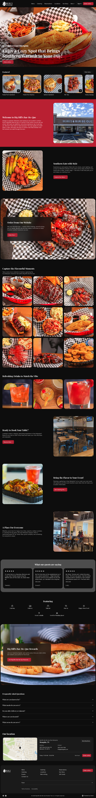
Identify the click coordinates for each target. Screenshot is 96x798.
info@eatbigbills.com (63, 749)
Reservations (48, 3)
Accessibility (35, 788)
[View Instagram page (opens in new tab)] (6, 796)
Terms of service (26, 788)
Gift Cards (62, 774)
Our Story (65, 3)
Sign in (80, 3)
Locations (57, 3)
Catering (39, 3)
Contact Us (25, 776)
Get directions (86, 741)
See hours (77, 755)
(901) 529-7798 (62, 747)
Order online (86, 755)
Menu (33, 3)
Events (23, 774)
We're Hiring (43, 774)
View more (37, 581)
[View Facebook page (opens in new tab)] (3, 796)
